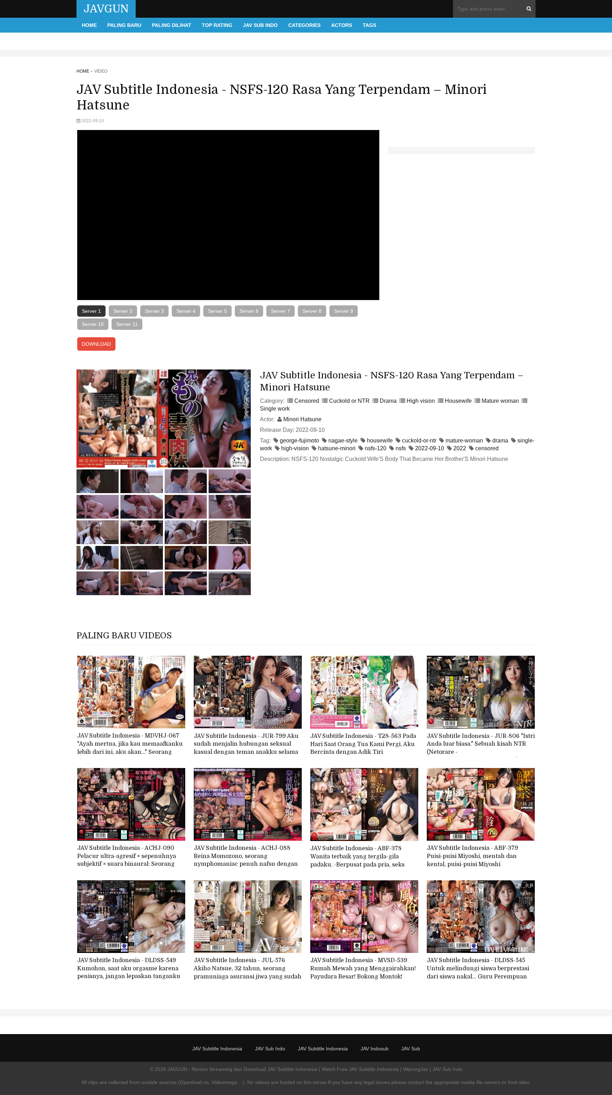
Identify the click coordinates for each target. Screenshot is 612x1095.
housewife (380, 441)
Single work (275, 409)
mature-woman (464, 441)
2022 (459, 448)
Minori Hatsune (302, 419)
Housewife (458, 401)
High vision (421, 401)
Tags (369, 25)
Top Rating (217, 25)
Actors (341, 25)
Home (89, 25)
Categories (304, 25)
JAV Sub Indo (260, 25)
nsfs (401, 448)
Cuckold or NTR (349, 401)
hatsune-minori (337, 448)
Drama (388, 401)
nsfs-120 (375, 448)
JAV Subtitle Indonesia (217, 1048)
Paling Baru (124, 25)
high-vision (295, 448)
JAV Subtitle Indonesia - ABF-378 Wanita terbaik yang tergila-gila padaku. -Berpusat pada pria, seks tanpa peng (357, 860)
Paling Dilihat (171, 25)
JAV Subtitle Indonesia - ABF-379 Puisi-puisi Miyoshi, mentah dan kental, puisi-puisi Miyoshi (472, 856)
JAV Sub (410, 1048)
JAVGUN (106, 9)
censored (487, 448)
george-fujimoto (299, 441)
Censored (306, 401)
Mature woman (500, 401)
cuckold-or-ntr (419, 441)
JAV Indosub (375, 1048)
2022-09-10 (429, 448)
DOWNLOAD (96, 344)
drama (500, 441)
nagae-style (343, 441)
